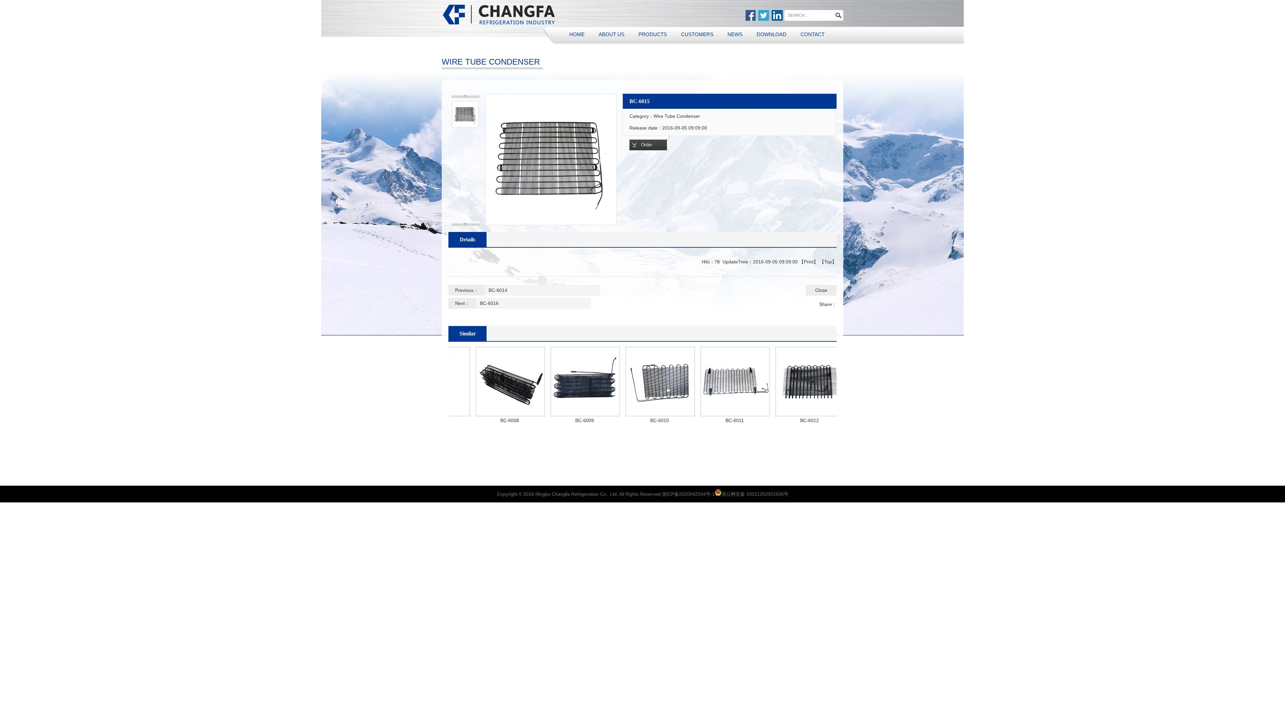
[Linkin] (777, 15)
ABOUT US (611, 34)
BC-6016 (489, 303)
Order (646, 144)
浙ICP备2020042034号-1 (688, 494)
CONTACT (812, 34)
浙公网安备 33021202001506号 (754, 494)
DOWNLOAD (771, 34)
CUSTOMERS (697, 34)
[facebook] (751, 15)
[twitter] (763, 15)
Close (821, 290)
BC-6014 (498, 290)
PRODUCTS (652, 34)
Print (808, 261)
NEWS (735, 34)
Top (828, 261)
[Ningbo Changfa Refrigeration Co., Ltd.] (499, 14)
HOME (577, 34)
